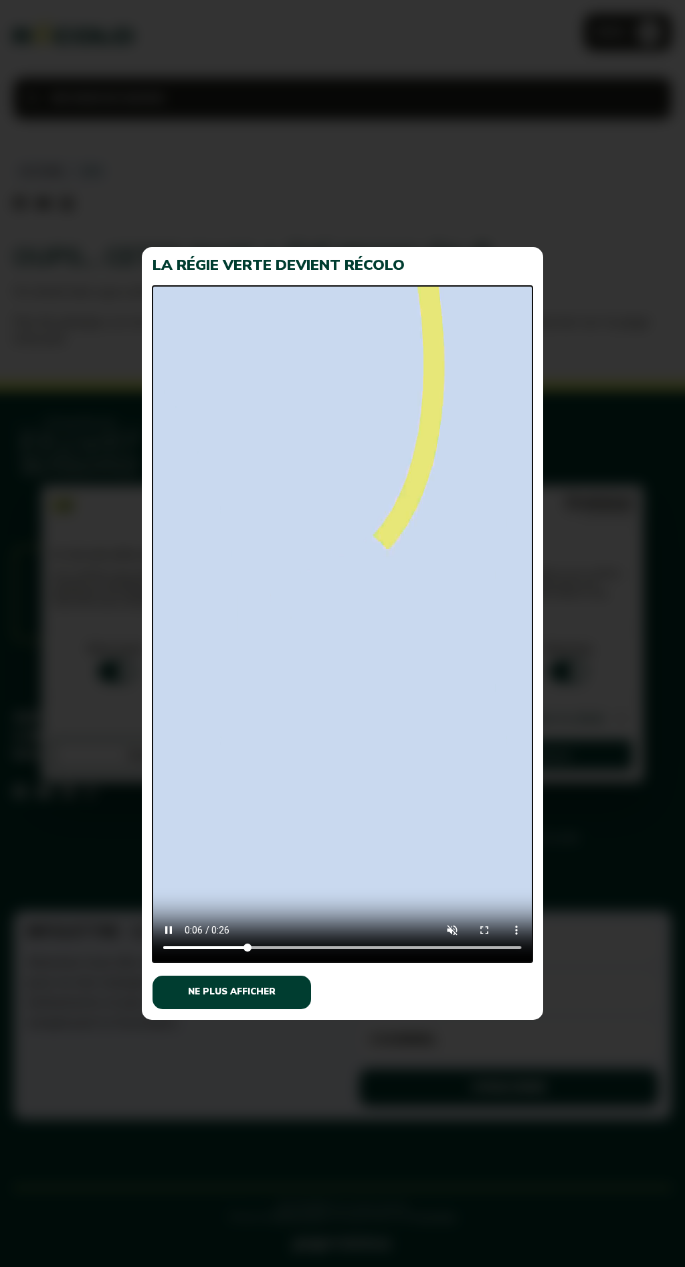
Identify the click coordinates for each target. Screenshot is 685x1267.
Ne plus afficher (232, 992)
